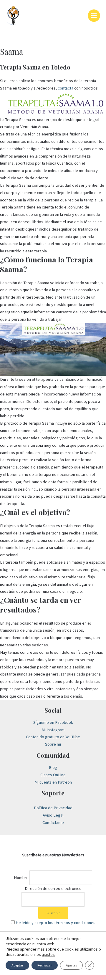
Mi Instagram (53, 729)
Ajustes (71, 965)
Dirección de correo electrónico (53, 888)
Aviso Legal (53, 815)
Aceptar (17, 965)
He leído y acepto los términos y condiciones (55, 922)
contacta (65, 88)
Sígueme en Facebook (53, 722)
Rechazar (44, 965)
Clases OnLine (53, 774)
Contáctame (53, 822)
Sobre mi (53, 744)
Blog (53, 767)
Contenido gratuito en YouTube (53, 736)
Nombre (21, 877)
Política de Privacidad (53, 807)
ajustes (48, 954)
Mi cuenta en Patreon (53, 782)
